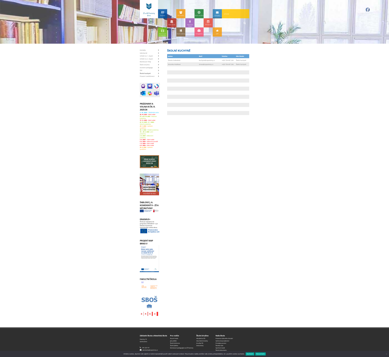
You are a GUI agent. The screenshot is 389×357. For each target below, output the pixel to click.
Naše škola (171, 25)
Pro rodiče (181, 15)
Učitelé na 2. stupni (146, 59)
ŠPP (217, 34)
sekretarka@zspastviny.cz (150, 350)
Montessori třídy (145, 62)
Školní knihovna (175, 343)
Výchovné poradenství (222, 341)
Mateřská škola (190, 25)
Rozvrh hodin (174, 338)
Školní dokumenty (221, 350)
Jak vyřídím (173, 341)
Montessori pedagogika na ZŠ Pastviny (181, 348)
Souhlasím (250, 354)
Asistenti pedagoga (146, 68)
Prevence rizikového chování (224, 338)
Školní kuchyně (145, 73)
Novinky (162, 15)
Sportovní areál (220, 348)
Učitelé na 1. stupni (146, 56)
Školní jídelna (181, 34)
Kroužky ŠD (199, 343)
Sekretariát (143, 53)
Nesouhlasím (260, 354)
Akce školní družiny (202, 341)
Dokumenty (200, 345)
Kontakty (217, 15)
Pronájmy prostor (221, 343)
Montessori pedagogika (162, 34)
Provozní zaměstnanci (147, 76)
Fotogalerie (199, 34)
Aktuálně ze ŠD (200, 338)
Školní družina (199, 15)
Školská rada (219, 345)
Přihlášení (208, 25)
